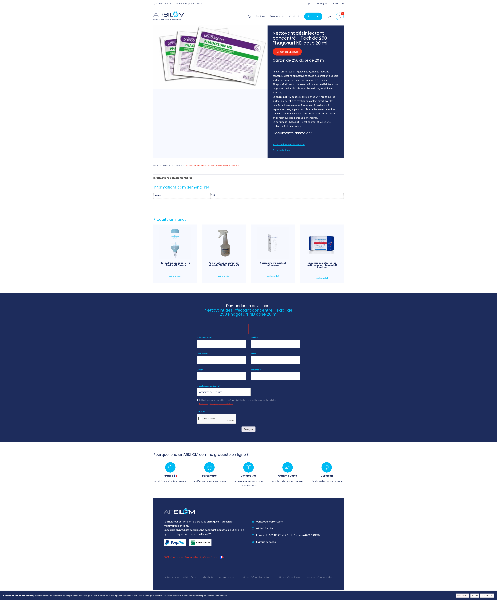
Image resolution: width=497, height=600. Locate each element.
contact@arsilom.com (190, 4)
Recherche (338, 4)
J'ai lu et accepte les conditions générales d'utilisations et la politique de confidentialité (237, 400)
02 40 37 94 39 (163, 4)
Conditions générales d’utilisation (254, 577)
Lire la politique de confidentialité (221, 404)
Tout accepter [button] (487, 595)
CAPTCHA (201, 411)
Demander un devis (287, 51)
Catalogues (321, 4)
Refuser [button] (475, 595)
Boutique (313, 16)
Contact (294, 16)
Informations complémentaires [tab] (172, 177)
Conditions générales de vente (288, 577)
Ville (253, 353)
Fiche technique (281, 150)
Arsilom (260, 16)
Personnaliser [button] (462, 595)
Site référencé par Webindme (319, 577)
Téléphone (256, 370)
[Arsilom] (179, 511)
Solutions (275, 16)
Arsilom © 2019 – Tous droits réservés (181, 577)
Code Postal (202, 353)
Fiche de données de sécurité (289, 144)
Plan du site (208, 577)
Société (255, 337)
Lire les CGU (203, 404)
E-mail (200, 370)
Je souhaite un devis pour (209, 386)
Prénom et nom (204, 337)
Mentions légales (226, 577)
